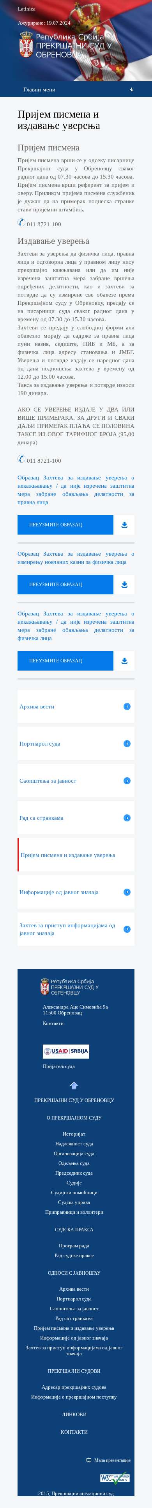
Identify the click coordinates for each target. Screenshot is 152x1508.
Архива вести (74, 1289)
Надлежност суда (74, 1144)
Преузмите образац (55, 525)
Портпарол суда (74, 1299)
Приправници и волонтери (74, 1212)
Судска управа (74, 1202)
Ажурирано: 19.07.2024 (44, 23)
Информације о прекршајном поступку (74, 1397)
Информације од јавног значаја (74, 1338)
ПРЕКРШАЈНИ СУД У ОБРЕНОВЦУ (74, 1100)
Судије (74, 1183)
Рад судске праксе (74, 1255)
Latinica (26, 9)
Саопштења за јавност (74, 1308)
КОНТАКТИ (74, 1432)
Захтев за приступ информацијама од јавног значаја (74, 1350)
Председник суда (74, 1173)
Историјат (74, 1134)
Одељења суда (74, 1163)
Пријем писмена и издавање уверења (74, 1328)
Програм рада (74, 1246)
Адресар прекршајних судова (74, 1387)
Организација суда (74, 1153)
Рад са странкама (74, 1318)
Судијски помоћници (74, 1192)
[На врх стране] (73, 1086)
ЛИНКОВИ (74, 1414)
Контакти (53, 1023)
